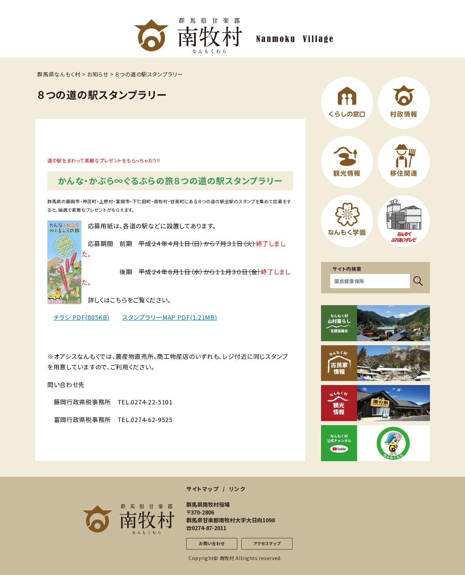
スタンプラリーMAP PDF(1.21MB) (169, 317)
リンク (237, 489)
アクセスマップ (267, 543)
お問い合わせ (211, 543)
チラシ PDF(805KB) (82, 317)
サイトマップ (202, 489)
